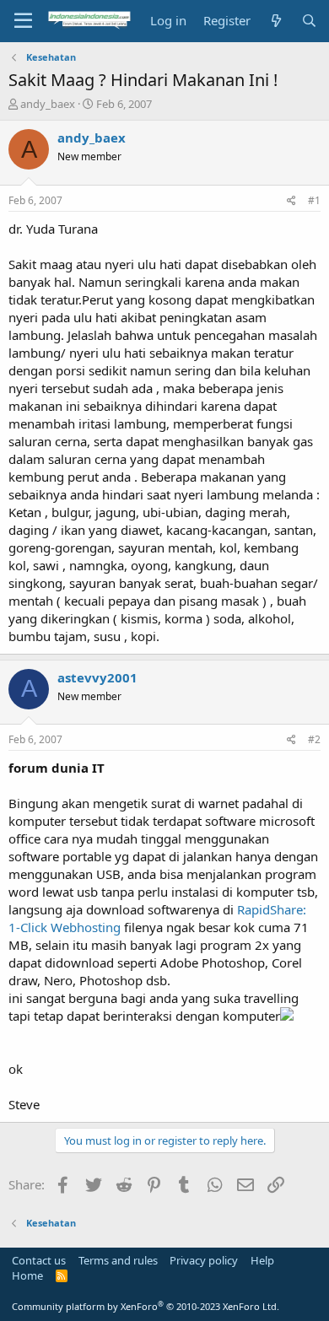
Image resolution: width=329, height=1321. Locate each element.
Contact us (39, 1260)
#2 (314, 739)
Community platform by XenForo (145, 1306)
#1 (314, 200)
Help (262, 1260)
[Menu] (23, 21)
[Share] (291, 201)
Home (27, 1275)
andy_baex (47, 103)
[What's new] (275, 20)
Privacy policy (204, 1260)
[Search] (309, 20)
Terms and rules (118, 1260)
